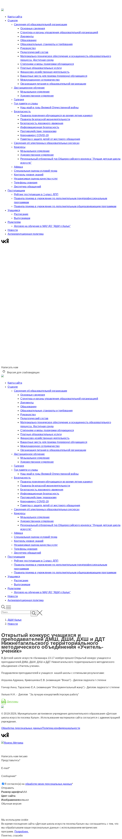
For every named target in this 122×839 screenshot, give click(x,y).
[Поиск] (3, 608)
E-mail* (5, 768)
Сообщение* (9, 776)
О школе (13, 20)
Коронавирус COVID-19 (34, 135)
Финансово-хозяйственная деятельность (44, 72)
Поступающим (16, 190)
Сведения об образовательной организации (40, 24)
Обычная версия (11, 803)
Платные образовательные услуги (41, 68)
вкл (21, 800)
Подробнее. (21, 831)
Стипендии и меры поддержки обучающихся (47, 64)
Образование (28, 40)
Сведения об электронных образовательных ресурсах (46, 143)
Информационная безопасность (39, 127)
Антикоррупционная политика (26, 234)
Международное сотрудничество (40, 79)
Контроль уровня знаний (29, 174)
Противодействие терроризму (38, 131)
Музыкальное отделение (35, 91)
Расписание (21, 214)
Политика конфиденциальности (61, 728)
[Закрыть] (61, 4)
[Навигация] (8, 608)
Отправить (7, 788)
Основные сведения (32, 28)
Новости (13, 230)
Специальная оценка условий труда (35, 170)
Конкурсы (19, 147)
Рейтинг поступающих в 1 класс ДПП (36, 194)
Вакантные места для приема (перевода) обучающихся (53, 76)
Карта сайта (15, 16)
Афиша (18, 166)
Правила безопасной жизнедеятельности (45, 119)
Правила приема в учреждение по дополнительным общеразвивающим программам (65, 206)
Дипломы (12, 701)
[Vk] (3, 242)
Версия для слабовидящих (23, 372)
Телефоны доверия (25, 182)
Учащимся (14, 210)
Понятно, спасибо (12, 835)
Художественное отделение (37, 95)
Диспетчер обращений (27, 186)
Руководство (28, 48)
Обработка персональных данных (21, 728)
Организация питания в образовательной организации (53, 83)
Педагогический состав (34, 52)
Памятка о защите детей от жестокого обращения (50, 139)
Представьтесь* (10, 760)
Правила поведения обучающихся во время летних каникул (56, 115)
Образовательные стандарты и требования (46, 44)
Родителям (14, 222)
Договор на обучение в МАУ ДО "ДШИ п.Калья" (42, 226)
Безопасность (22, 111)
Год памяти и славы (26, 103)
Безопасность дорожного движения (41, 123)
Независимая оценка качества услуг (36, 178)
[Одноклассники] (7, 242)
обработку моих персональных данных (48, 784)
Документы (27, 36)
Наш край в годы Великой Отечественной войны (49, 107)
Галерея (19, 99)
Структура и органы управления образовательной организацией (59, 32)
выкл (26, 800)
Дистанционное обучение (29, 87)
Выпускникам (22, 218)
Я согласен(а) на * (38, 784)
